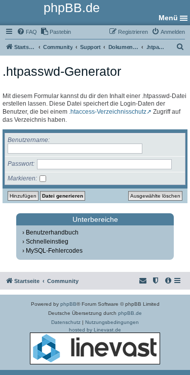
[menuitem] (27, 32)
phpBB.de (130, 313)
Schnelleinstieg (47, 241)
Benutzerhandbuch (52, 232)
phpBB (68, 304)
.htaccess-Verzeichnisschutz (107, 111)
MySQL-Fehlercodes (54, 250)
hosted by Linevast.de (95, 330)
